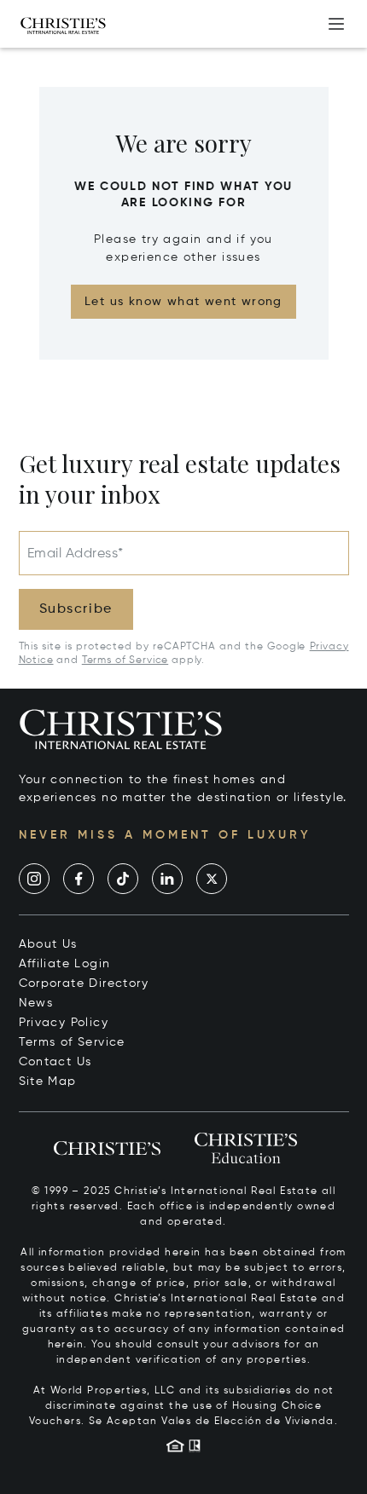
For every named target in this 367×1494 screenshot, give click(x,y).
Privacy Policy (64, 1023)
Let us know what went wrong (183, 302)
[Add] (336, 24)
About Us (48, 944)
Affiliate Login (65, 964)
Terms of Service (125, 660)
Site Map (48, 1081)
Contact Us (55, 1062)
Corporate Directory (84, 983)
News (36, 1003)
